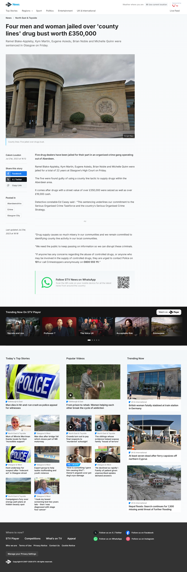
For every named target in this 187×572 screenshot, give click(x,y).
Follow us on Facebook (142, 532)
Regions (26, 10)
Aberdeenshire (14, 203)
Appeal (71, 538)
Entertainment (65, 10)
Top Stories (12, 10)
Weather (126, 4)
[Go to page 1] (89, 340)
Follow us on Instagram (143, 539)
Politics (50, 10)
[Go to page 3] (94, 340)
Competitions (33, 538)
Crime (10, 209)
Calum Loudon (13, 155)
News (9, 18)
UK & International (86, 10)
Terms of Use (25, 545)
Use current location (158, 4)
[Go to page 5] (98, 340)
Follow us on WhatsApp (110, 539)
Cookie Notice (68, 545)
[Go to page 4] (96, 340)
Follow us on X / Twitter (110, 532)
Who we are (11, 545)
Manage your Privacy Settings (22, 554)
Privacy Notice (40, 545)
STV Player (12, 538)
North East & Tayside (26, 18)
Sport (39, 10)
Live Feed (175, 10)
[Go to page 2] (92, 340)
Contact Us (54, 545)
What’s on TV (54, 538)
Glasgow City (13, 215)
